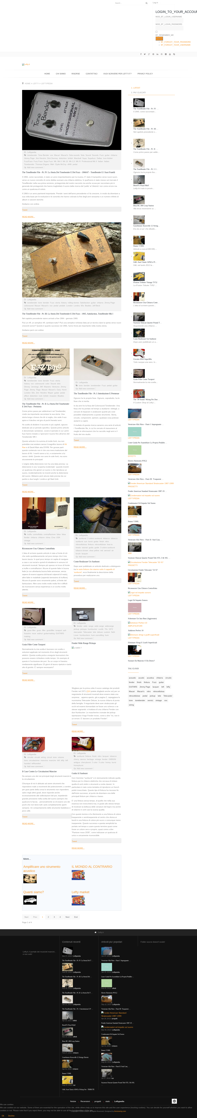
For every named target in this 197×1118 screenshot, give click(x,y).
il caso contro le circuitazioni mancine (39, 771)
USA (58, 537)
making (27, 636)
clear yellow (94, 550)
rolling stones (73, 303)
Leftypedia (31, 152)
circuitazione (34, 760)
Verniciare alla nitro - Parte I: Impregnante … (146, 424)
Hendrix (43, 393)
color (47, 384)
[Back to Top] (174, 1101)
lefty (36, 83)
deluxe (100, 632)
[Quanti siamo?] (30, 900)
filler (44, 630)
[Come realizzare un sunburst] (97, 515)
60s (82, 306)
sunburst (82, 538)
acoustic (132, 678)
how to (110, 544)
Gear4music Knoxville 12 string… (146, 226)
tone (40, 303)
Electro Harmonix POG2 (137, 461)
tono (26, 760)
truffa (29, 534)
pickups (83, 629)
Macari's (64, 155)
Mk (55, 161)
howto (78, 547)
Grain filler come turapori (33, 644)
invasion (53, 396)
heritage (90, 759)
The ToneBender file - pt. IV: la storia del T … (77, 960)
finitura (91, 544)
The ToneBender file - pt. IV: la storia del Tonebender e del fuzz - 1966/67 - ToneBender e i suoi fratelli (68, 172)
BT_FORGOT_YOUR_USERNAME (176, 45)
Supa (84, 158)
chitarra (114, 155)
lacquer (85, 553)
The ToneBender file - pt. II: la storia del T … (77, 993)
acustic (141, 678)
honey (108, 762)
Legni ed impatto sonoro (138, 600)
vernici (150, 700)
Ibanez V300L (138, 246)
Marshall (77, 158)
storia (57, 303)
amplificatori (135, 626)
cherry (76, 759)
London (69, 306)
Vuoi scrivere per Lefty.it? (117, 74)
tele (94, 632)
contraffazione (50, 534)
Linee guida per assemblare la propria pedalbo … (147, 443)
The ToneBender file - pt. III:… (145, 129)
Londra (77, 306)
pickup (76, 629)
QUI (88, 691)
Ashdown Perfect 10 (135, 631)
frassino (27, 633)
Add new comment (35, 167)
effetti (132, 456)
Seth (113, 632)
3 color (101, 762)
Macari (57, 155)
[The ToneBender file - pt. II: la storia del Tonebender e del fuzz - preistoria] (46, 362)
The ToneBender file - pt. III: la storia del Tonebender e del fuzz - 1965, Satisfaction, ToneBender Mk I (67, 314)
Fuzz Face (38, 161)
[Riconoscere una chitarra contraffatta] (46, 513)
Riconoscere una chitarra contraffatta (38, 548)
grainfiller (50, 630)
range (90, 626)
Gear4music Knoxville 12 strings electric (75, 1057)
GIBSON (112, 759)
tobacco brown (82, 550)
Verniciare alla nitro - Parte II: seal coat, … (145, 540)
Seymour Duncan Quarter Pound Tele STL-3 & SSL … (149, 558)
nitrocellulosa (81, 544)
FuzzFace (28, 161)
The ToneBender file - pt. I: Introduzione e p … (77, 1009)
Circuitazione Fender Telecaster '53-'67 (143, 570)
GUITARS (60, 633)
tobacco (106, 538)
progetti (133, 486)
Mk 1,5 (72, 161)
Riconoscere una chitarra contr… (146, 303)
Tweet (24, 210)
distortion (63, 158)
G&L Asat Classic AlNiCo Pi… (145, 262)
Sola (82, 155)
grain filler (31, 630)
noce (34, 633)
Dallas (99, 158)
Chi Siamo (61, 74)
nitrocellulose (100, 544)
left (58, 760)
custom (107, 632)
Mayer (50, 393)
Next (67, 917)
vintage (27, 540)
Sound (88, 155)
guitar (107, 155)
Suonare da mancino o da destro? (141, 661)
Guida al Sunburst (80, 773)
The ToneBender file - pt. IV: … (146, 109)
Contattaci (91, 74)
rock (40, 396)
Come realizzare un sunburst (86, 561)
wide (85, 626)
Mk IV (78, 161)
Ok (3, 1116)
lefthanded (36, 763)
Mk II (59, 161)
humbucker (92, 629)
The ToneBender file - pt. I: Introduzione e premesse (96, 393)
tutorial (85, 547)
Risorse (76, 74)
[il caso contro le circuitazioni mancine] (47, 744)
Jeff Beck (96, 306)
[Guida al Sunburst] (96, 744)
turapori (58, 630)
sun (85, 541)
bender (46, 303)
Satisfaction (85, 303)
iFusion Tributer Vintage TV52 (145, 282)
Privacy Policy (145, 74)
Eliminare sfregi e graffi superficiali (142, 643)
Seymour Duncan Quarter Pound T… (147, 323)
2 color (95, 762)
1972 (111, 629)
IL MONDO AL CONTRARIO (92, 866)
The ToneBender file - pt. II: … (145, 149)
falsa (64, 534)
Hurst (64, 390)
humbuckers (85, 635)
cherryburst (86, 762)
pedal (75, 164)
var (130, 553)
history (64, 303)
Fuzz (102, 155)
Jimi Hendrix (41, 158)
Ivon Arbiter (108, 158)
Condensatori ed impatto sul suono (141, 503)
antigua (77, 762)
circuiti (37, 757)
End (76, 917)
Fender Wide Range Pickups (84, 643)
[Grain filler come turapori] (47, 616)
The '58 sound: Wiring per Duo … (146, 400)
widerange (109, 626)
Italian (100, 161)
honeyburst (78, 765)
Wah (52, 164)
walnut (40, 633)
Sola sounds (74, 155)
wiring (43, 757)
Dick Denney (52, 158)
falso (59, 534)
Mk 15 (65, 161)
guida (91, 547)
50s (33, 393)
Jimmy (32, 390)
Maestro (47, 387)
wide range (99, 626)
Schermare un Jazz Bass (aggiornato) (142, 619)
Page (38, 390)
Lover (76, 635)
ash (64, 630)
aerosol (107, 550)
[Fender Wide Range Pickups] (96, 614)
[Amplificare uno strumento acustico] (30, 878)
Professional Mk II (89, 161)
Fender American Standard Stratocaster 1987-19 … (147, 491)
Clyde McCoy (60, 164)
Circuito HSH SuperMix (142, 359)
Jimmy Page (29, 158)
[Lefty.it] (26, 64)
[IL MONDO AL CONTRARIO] (78, 875)
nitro (107, 541)
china (48, 537)
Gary (59, 390)
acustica (150, 678)
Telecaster (87, 632)
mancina (44, 760)
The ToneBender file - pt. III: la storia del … (77, 977)
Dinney (27, 387)
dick (58, 384)
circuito (30, 757)
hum (107, 635)
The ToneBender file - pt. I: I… (145, 169)
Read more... (28, 217)
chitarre (41, 537)
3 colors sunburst (107, 547)
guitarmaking (49, 633)
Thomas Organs (42, 164)
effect (26, 396)
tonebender (32, 155)
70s (106, 629)
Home (47, 74)
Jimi (37, 393)
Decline (11, 1116)
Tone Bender (43, 155)
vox (51, 155)
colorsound (29, 306)
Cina (53, 537)
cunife (100, 629)
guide (96, 547)
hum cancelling (97, 635)
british (70, 158)
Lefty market (80, 892)
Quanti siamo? (33, 892)
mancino (52, 760)
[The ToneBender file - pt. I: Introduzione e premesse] (97, 364)
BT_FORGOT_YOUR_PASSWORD (176, 42)
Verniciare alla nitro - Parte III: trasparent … (145, 479)
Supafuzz (92, 158)
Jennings (35, 387)
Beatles (88, 306)
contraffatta (37, 534)
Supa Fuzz (48, 161)
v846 (69, 164)
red (101, 550)
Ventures (56, 387)
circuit (49, 757)
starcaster (78, 632)
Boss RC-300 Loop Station (143, 206)
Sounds (95, 155)
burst (90, 541)
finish (102, 541)
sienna (83, 759)
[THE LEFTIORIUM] (78, 900)
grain (39, 630)
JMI (41, 387)
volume (61, 757)
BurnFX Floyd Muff (141, 185)
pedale (62, 306)
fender (27, 537)
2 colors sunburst (94, 538)
